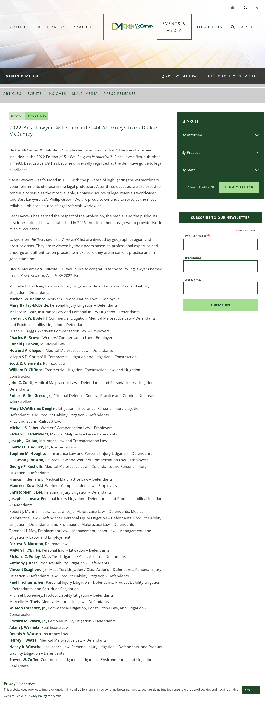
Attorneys (52, 26)
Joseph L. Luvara (24, 498)
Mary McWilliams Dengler (32, 408)
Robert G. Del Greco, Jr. (30, 395)
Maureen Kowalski (26, 485)
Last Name (192, 280)
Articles (12, 93)
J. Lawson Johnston (26, 459)
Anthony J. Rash (23, 562)
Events (34, 93)
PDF (168, 76)
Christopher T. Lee (25, 492)
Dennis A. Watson (25, 633)
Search (245, 26)
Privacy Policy (37, 696)
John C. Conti (20, 382)
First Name (192, 258)
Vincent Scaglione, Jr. (28, 569)
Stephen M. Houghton (29, 453)
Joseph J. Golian (23, 440)
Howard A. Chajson (26, 350)
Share (255, 76)
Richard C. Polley (24, 556)
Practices (86, 26)
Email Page (191, 76)
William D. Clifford (25, 369)
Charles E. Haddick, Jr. (29, 447)
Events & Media (174, 27)
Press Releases (120, 93)
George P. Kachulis (26, 466)
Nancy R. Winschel (25, 646)
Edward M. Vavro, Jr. (27, 621)
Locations (208, 26)
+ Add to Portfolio (222, 76)
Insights (57, 93)
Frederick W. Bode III (28, 318)
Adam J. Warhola (24, 627)
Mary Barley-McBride (28, 305)
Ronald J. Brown (23, 344)
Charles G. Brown (25, 337)
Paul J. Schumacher (26, 582)
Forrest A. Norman (26, 543)
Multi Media (85, 93)
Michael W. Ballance (27, 298)
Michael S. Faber (24, 427)
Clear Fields (199, 187)
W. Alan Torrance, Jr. (27, 608)
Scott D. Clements (25, 363)
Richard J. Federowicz (28, 434)
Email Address (196, 236)
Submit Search (239, 187)
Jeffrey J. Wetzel (23, 640)
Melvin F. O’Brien (24, 550)
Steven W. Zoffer (24, 659)
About (17, 26)
